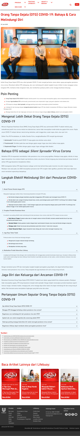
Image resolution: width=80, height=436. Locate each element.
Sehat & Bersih (44, 2)
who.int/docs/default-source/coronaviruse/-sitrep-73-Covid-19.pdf (19, 353)
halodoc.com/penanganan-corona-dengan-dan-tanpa (15, 345)
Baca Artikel (6, 397)
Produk (18, 2)
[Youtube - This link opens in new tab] (76, 414)
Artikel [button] (19, 408)
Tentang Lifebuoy (31, 2)
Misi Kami (18, 7)
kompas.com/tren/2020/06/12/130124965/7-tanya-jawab (17, 347)
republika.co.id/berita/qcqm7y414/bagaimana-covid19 (16, 341)
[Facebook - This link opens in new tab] (66, 414)
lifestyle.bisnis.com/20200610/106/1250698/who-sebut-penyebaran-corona (21, 339)
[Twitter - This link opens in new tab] (72, 414)
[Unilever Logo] (4, 412)
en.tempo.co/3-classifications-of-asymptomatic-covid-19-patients (18, 351)
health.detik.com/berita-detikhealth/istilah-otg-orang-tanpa (17, 338)
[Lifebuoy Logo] (5, 4)
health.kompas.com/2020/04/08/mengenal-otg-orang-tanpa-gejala (19, 336)
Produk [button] (11, 408)
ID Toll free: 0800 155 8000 (52, 412)
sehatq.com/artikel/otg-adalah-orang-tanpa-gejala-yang (16, 343)
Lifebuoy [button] (36, 408)
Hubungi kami (49, 416)
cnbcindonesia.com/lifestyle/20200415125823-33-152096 (17, 349)
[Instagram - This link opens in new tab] (69, 414)
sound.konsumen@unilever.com (54, 414)
